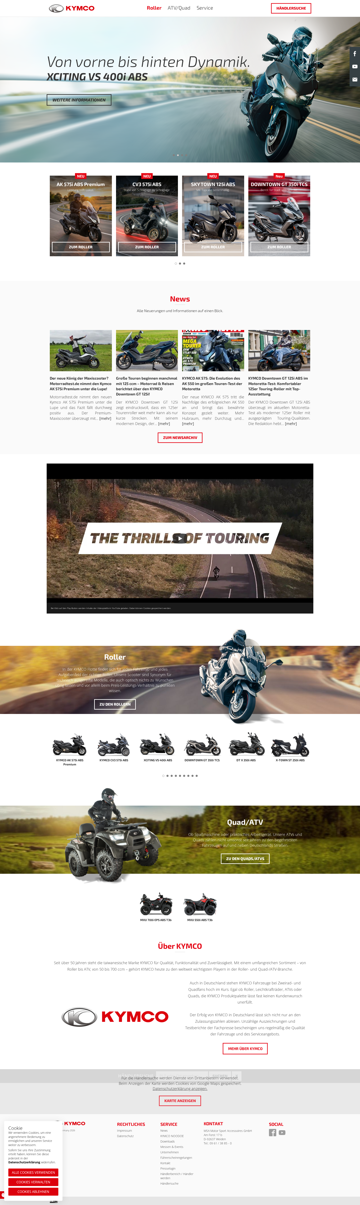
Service (205, 8)
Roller (154, 8)
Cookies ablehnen (33, 1191)
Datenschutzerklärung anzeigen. (180, 1088)
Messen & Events (171, 1147)
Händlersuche (291, 8)
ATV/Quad (179, 8)
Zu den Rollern (114, 704)
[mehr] (105, 418)
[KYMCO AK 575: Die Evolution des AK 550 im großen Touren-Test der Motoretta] (213, 350)
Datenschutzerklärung (24, 1162)
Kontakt (165, 1163)
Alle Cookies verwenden (33, 1172)
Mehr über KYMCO (245, 1048)
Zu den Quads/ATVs (245, 858)
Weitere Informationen (79, 114)
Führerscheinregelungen (176, 1158)
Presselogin (167, 1168)
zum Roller (80, 247)
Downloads (167, 1141)
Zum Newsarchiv (180, 437)
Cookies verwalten (33, 1182)
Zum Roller (147, 247)
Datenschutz (125, 1136)
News (164, 1130)
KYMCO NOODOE (172, 1136)
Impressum (124, 1130)
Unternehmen (169, 1152)
